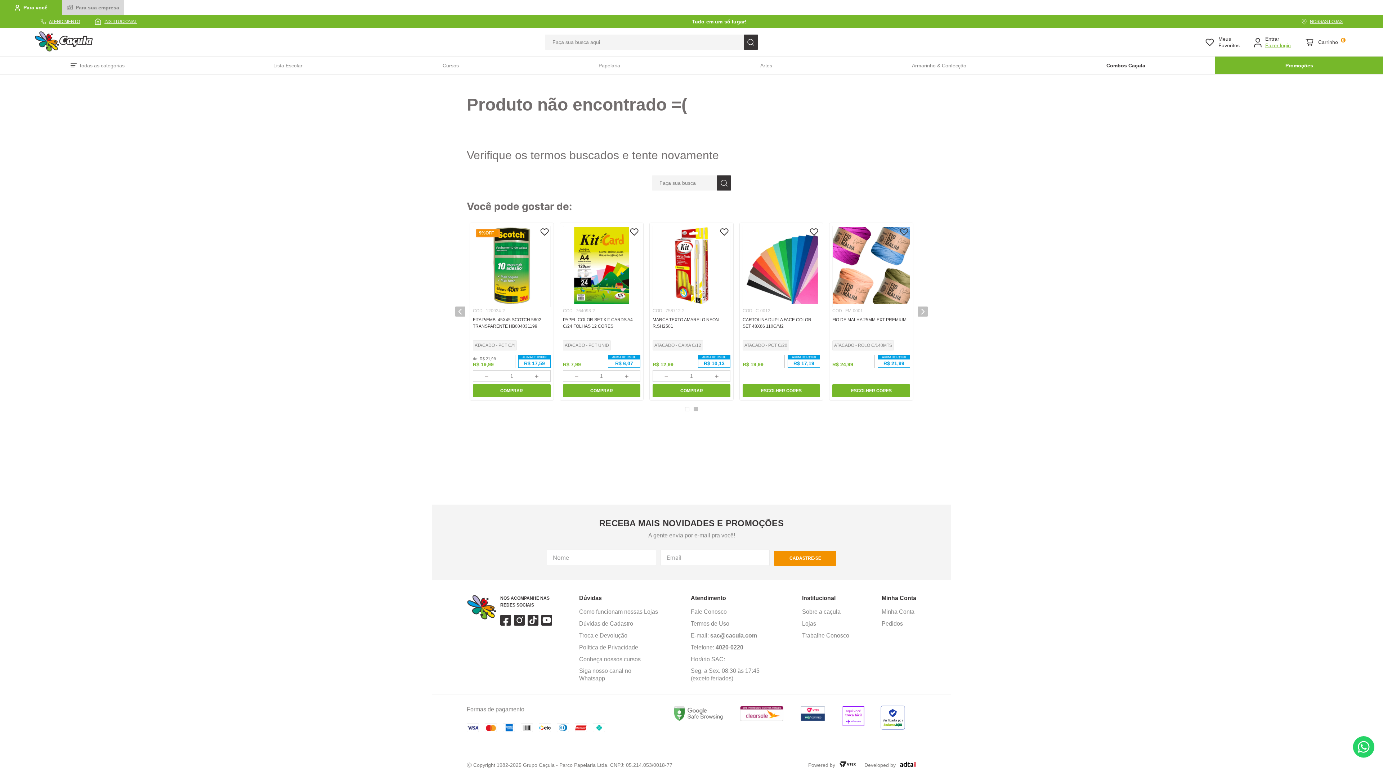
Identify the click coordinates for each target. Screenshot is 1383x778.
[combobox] (651, 42)
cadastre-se (805, 558)
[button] (687, 409)
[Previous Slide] (460, 312)
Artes (766, 65)
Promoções (1299, 65)
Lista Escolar (288, 65)
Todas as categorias (102, 65)
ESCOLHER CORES (781, 390)
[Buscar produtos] (751, 42)
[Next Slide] (923, 312)
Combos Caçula (1125, 65)
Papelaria (609, 65)
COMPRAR (511, 390)
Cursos (451, 65)
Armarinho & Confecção (939, 65)
